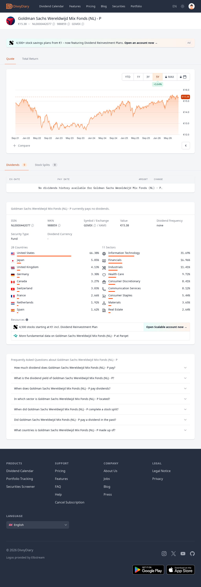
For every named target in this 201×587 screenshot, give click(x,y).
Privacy (157, 479)
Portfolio (136, 6)
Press (108, 494)
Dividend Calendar (51, 6)
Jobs (107, 479)
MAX (171, 77)
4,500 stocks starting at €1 (58, 327)
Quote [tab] (10, 59)
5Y (158, 78)
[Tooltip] (26, 319)
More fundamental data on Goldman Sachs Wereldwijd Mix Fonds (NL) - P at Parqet (73, 336)
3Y (148, 77)
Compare (24, 145)
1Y (138, 77)
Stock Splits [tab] (45, 165)
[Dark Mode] (182, 6)
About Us (110, 471)
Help (58, 494)
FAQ (58, 486)
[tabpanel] (100, 111)
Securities (118, 6)
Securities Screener (20, 486)
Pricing (90, 6)
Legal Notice (161, 471)
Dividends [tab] (15, 165)
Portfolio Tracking (19, 479)
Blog (107, 486)
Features (75, 6)
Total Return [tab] (30, 59)
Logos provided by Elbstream (25, 557)
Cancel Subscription (69, 502)
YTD (127, 77)
